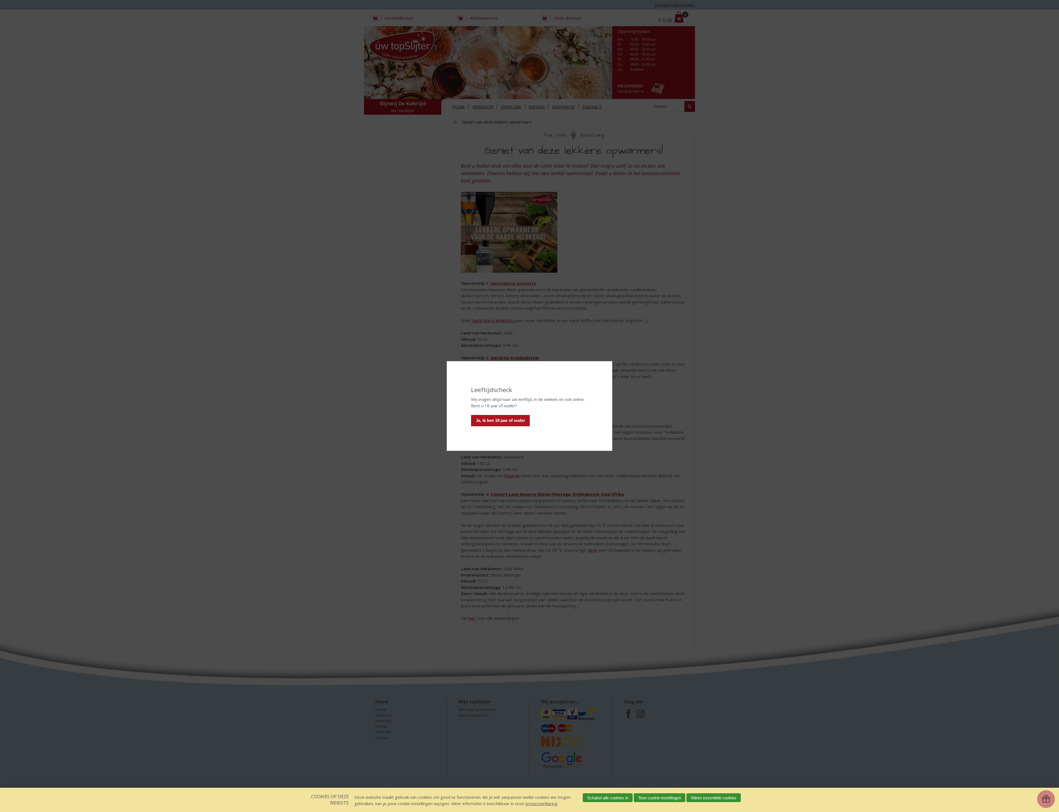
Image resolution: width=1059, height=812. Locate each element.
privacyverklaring (541, 803)
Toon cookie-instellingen (659, 797)
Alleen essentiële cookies (713, 797)
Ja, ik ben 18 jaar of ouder (500, 420)
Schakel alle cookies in (607, 797)
